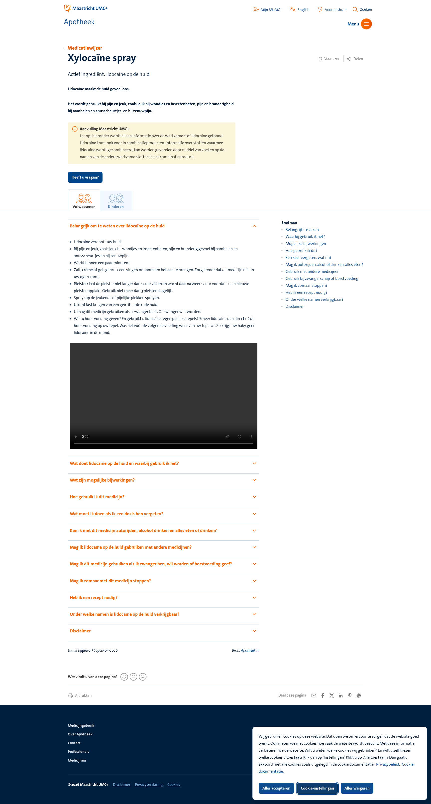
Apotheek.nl (250, 650)
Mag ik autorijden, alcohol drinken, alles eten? (324, 264)
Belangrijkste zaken (302, 229)
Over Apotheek (80, 734)
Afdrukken (83, 695)
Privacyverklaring (149, 784)
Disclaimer (295, 306)
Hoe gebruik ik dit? (302, 250)
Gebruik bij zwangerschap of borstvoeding (322, 278)
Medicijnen (77, 760)
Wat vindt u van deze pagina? (92, 676)
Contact (74, 742)
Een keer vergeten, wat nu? (308, 257)
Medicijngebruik (81, 725)
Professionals (78, 751)
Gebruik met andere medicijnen (312, 271)
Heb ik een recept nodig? (306, 292)
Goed (123, 677)
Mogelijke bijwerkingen (306, 243)
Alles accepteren (276, 788)
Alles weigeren (357, 788)
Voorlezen (331, 58)
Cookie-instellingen (317, 788)
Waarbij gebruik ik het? (305, 236)
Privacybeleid (387, 764)
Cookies (173, 784)
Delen (358, 58)
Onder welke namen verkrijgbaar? (314, 299)
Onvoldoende (142, 677)
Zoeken (366, 9)
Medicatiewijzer (85, 48)
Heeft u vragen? (85, 177)
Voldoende (133, 677)
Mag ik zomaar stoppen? (306, 285)
